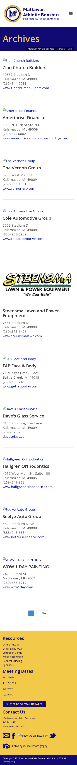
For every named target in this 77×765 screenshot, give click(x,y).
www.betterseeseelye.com (23, 537)
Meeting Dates (18, 671)
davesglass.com (15, 436)
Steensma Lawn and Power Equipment (31, 313)
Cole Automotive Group (27, 218)
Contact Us (14, 712)
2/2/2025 (8, 689)
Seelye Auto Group (22, 516)
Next (44, 613)
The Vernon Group (22, 168)
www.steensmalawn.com (22, 336)
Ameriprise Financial (24, 117)
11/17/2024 (9, 683)
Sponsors (8, 665)
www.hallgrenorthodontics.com (28, 486)
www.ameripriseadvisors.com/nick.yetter (35, 138)
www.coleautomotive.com (23, 238)
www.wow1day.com (18, 587)
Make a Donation (13, 656)
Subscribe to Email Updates (24, 704)
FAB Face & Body (19, 365)
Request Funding (12, 661)
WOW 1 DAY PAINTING (26, 566)
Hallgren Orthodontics (26, 466)
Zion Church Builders (24, 67)
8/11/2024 (9, 677)
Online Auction (11, 644)
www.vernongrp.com (19, 188)
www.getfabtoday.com (20, 386)
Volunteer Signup (12, 652)
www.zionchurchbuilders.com (26, 88)
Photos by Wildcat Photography (28, 746)
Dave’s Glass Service (23, 416)
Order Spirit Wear (13, 648)
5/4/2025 (8, 695)
